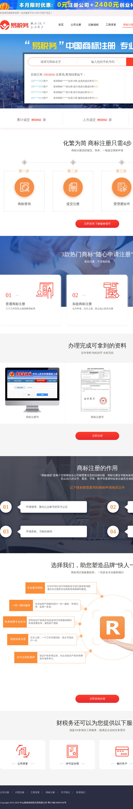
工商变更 (111, 24)
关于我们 (65, 792)
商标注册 (50, 792)
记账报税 (93, 24)
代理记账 (19, 792)
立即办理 (97, 435)
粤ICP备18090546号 (57, 802)
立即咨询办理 (97, 698)
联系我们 (80, 792)
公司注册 (76, 24)
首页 (61, 24)
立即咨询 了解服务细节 (97, 223)
